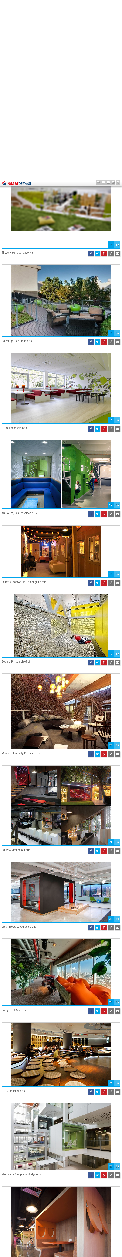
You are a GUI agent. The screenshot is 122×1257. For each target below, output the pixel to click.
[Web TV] (103, 4)
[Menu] (98, 4)
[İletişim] (113, 4)
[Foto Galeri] (108, 4)
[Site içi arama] (118, 4)
